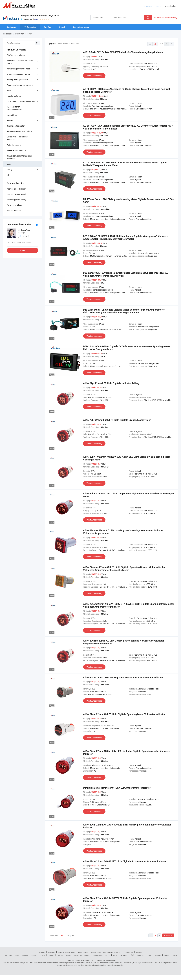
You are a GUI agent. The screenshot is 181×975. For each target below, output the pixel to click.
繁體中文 (34, 955)
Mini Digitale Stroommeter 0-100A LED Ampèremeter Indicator (117, 787)
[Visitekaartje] (37, 224)
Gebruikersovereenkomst (67, 952)
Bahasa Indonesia (170, 955)
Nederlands (124, 955)
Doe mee (158, 6)
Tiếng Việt (157, 955)
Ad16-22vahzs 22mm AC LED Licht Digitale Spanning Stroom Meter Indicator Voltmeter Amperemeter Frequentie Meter (124, 568)
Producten (31, 27)
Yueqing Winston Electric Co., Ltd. (38, 15)
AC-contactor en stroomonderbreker (15, 108)
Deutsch (68, 955)
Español (60, 955)
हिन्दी (132, 955)
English (16, 955)
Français (51, 955)
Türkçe (148, 955)
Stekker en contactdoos (16, 150)
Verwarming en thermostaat (18, 68)
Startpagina (11, 27)
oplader (10, 120)
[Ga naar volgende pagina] (171, 44)
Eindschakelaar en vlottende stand (21, 101)
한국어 (107, 955)
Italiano (87, 955)
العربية (115, 955)
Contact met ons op (81, 27)
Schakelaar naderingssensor (18, 74)
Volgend (167, 935)
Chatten (24, 236)
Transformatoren (14, 96)
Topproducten (128, 952)
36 (68, 935)
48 (73, 935)
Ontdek (62, 27)
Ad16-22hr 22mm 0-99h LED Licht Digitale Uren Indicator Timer (117, 420)
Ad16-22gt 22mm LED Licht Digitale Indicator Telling (111, 383)
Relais (9, 90)
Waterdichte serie (14, 145)
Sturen (22, 250)
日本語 (42, 955)
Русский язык (98, 955)
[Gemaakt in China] (20, 5)
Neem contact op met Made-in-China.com (105, 952)
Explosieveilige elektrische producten (17, 138)
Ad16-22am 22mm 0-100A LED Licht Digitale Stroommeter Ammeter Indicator (125, 861)
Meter (9, 164)
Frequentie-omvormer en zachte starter (20, 62)
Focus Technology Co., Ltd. (86, 960)
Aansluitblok (12, 115)
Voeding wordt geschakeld (17, 79)
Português (78, 955)
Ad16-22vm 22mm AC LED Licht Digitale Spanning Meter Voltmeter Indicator (124, 714)
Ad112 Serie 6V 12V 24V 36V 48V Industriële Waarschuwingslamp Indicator (123, 52)
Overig (9, 169)
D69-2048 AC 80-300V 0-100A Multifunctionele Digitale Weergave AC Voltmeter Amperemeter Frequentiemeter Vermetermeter (126, 237)
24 (62, 935)
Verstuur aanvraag (94, 75)
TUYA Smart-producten (16, 55)
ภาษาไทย (140, 955)
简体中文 (25, 955)
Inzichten (139, 952)
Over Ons (47, 27)
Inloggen (148, 6)
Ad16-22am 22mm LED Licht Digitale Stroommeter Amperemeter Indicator (123, 677)
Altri (8, 175)
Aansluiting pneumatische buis (19, 131)
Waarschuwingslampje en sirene (20, 85)
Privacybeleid (83, 952)
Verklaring (51, 952)
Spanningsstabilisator (16, 126)
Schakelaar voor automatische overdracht (19, 157)
